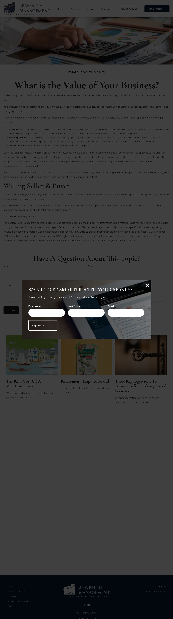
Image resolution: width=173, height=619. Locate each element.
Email (111, 306)
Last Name (74, 306)
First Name (34, 306)
